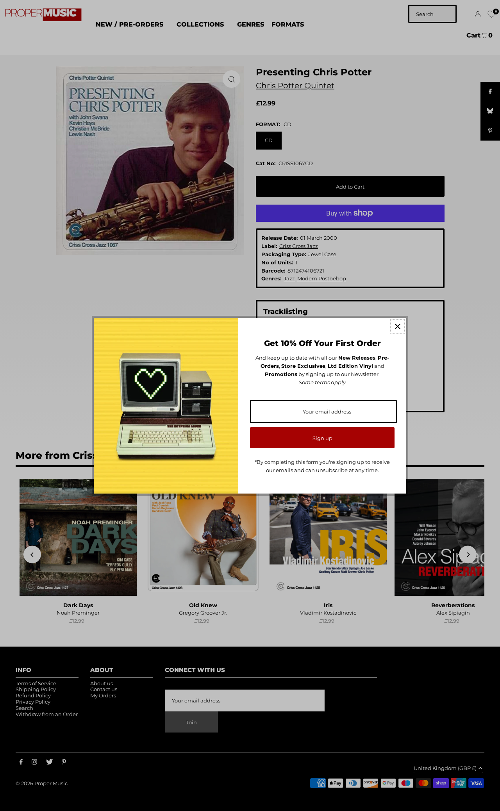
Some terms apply (322, 382)
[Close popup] (397, 326)
